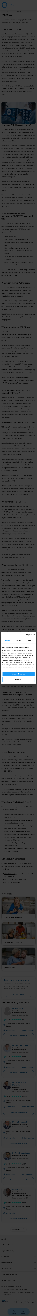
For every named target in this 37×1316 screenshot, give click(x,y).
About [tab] (30, 640)
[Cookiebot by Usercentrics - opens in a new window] (26, 635)
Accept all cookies (18, 674)
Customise (17, 679)
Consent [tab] (7, 640)
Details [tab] (18, 640)
